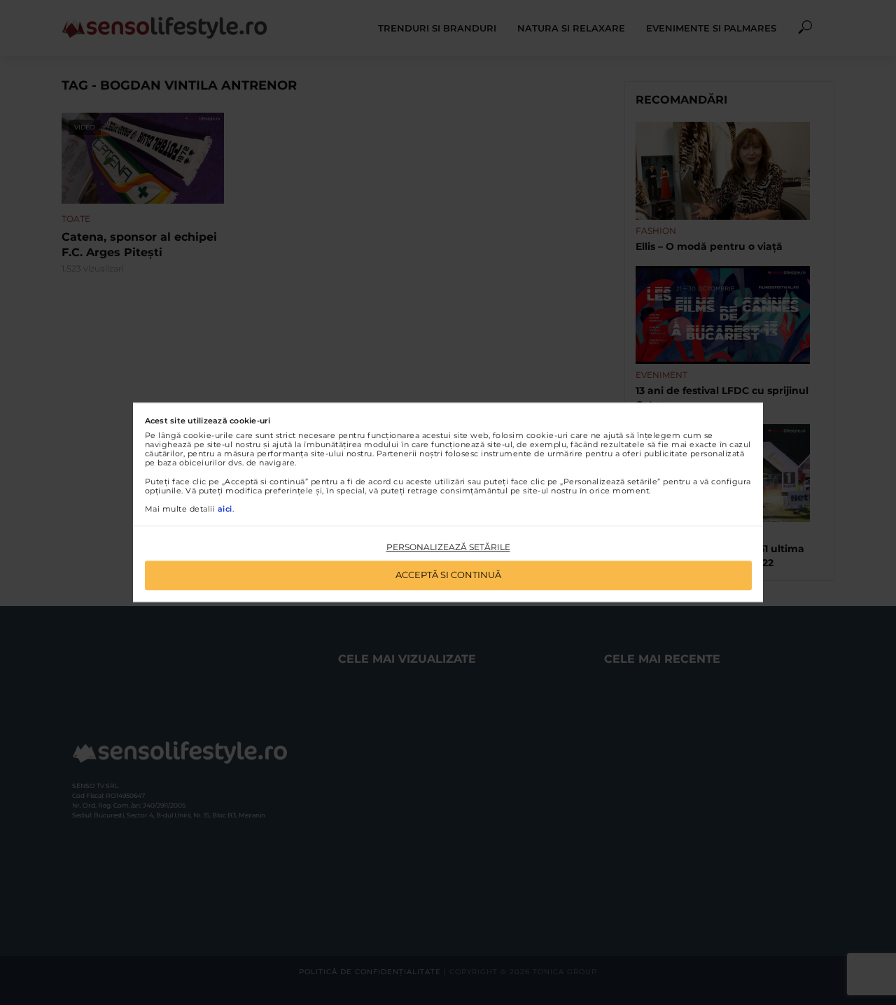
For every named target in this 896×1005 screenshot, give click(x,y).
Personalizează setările (448, 547)
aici (225, 509)
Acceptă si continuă (448, 575)
